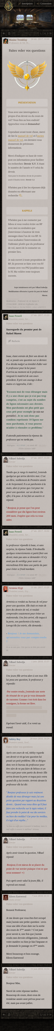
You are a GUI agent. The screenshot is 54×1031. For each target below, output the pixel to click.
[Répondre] (9, 33)
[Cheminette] (8, 5)
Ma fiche (42, 446)
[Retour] (4, 33)
